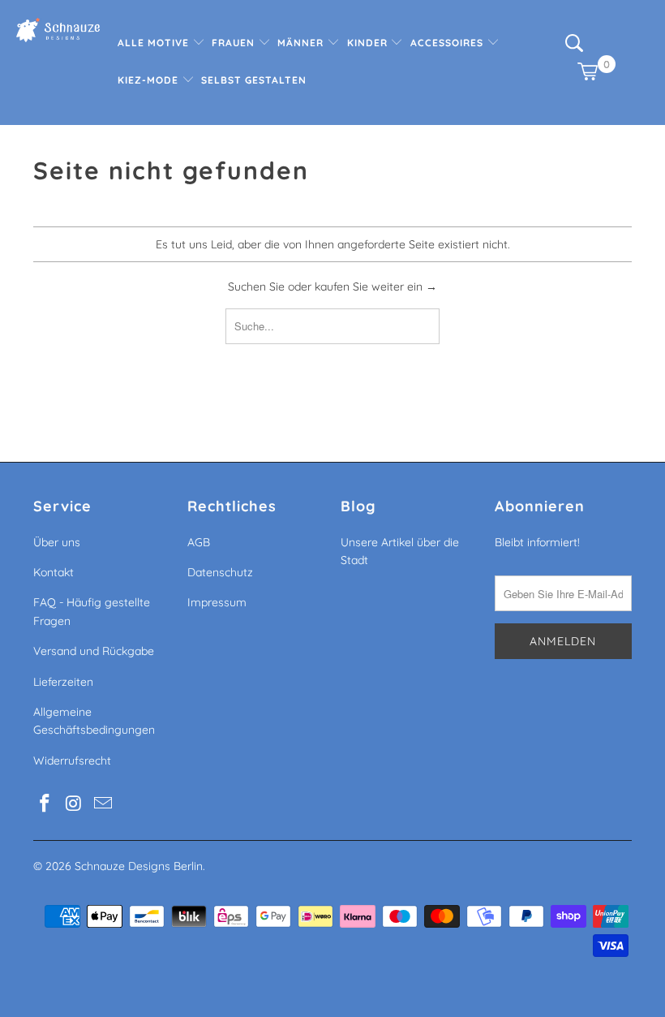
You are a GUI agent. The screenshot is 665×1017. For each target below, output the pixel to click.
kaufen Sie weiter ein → (376, 286)
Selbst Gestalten (254, 80)
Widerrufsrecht (72, 760)
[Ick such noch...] (574, 48)
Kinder (369, 43)
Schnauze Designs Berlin (139, 866)
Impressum (217, 602)
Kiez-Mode (150, 80)
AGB (198, 542)
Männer (302, 43)
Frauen (235, 43)
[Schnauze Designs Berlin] (58, 32)
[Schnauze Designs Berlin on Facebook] (45, 804)
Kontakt (53, 572)
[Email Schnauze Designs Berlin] (103, 804)
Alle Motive (155, 43)
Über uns (56, 542)
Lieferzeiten (63, 681)
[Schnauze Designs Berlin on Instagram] (74, 804)
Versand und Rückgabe (93, 651)
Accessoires (448, 43)
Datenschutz (220, 572)
